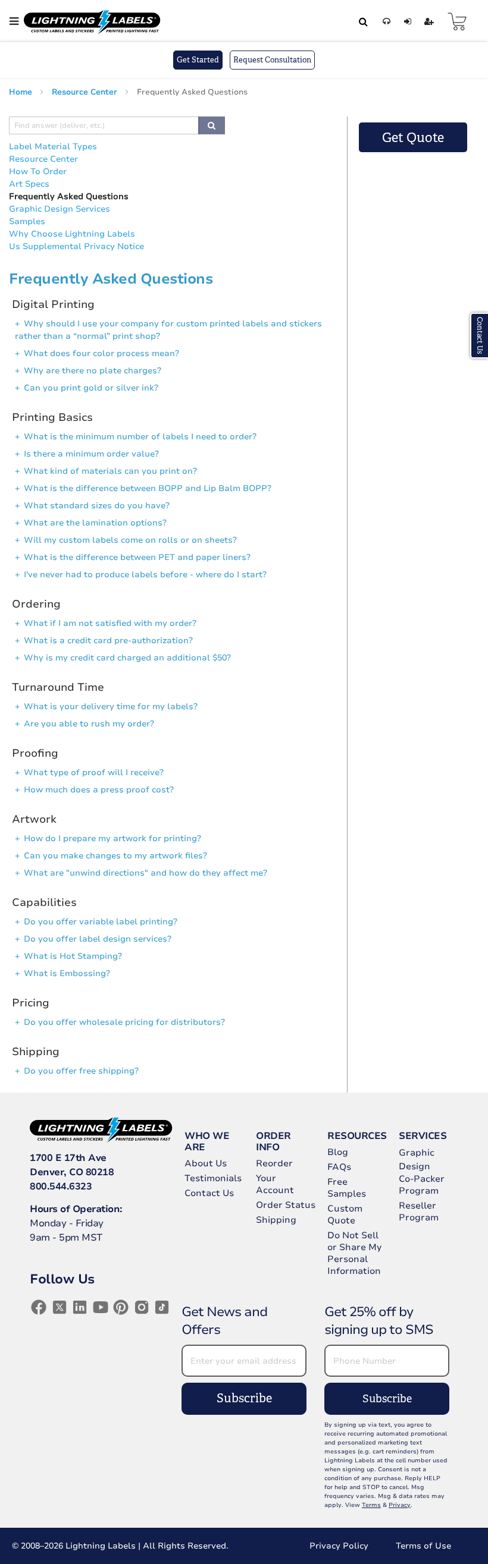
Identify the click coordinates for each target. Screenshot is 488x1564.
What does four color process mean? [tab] (101, 353)
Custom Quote (344, 1214)
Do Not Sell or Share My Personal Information (354, 1253)
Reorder (274, 1163)
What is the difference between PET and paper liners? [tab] (137, 557)
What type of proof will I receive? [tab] (94, 772)
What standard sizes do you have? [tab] (97, 505)
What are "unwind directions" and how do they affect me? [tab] (145, 873)
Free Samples (346, 1188)
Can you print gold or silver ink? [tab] (91, 388)
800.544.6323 (61, 1186)
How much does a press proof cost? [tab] (99, 789)
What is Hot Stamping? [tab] (73, 956)
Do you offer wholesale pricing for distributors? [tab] (124, 1022)
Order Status (285, 1205)
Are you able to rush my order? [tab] (89, 723)
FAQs (339, 1167)
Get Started (198, 60)
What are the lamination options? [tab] (95, 522)
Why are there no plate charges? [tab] (92, 370)
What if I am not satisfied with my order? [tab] (110, 623)
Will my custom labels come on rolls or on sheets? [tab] (130, 540)
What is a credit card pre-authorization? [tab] (108, 640)
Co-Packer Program (422, 1185)
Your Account (275, 1184)
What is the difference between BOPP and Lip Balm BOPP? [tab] (147, 488)
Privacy (400, 1505)
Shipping (276, 1220)
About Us (205, 1163)
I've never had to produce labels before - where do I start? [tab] (145, 574)
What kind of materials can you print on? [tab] (110, 471)
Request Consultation (272, 60)
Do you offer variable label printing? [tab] (100, 921)
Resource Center (86, 92)
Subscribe (244, 1398)
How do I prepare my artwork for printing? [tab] (112, 838)
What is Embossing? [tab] (67, 973)
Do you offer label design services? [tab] (97, 939)
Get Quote (413, 138)
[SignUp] (427, 21)
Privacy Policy (338, 1546)
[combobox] (361, 21)
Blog (337, 1152)
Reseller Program (419, 1211)
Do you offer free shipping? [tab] (81, 1071)
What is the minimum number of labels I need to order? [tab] (140, 436)
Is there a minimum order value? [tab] (91, 454)
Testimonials (213, 1178)
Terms (371, 1505)
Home (22, 92)
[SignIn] (405, 21)
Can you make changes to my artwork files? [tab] (115, 855)
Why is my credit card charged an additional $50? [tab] (127, 657)
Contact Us (209, 1193)
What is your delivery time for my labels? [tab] (111, 706)
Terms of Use (423, 1546)
